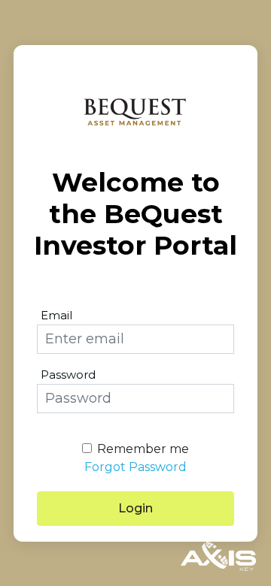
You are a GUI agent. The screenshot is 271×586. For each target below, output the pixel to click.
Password (68, 374)
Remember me (143, 449)
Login (135, 508)
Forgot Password (135, 467)
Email (56, 315)
